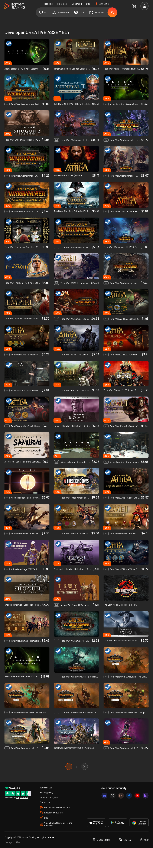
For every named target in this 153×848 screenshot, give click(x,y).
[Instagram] (121, 796)
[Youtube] (137, 796)
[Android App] (117, 823)
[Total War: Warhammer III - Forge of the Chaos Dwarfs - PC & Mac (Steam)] (76, 123)
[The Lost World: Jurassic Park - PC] (126, 588)
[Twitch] (146, 796)
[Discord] (104, 796)
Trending (48, 3)
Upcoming (77, 3)
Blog (88, 3)
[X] (113, 796)
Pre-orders (62, 3)
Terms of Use (46, 787)
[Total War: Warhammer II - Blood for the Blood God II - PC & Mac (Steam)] (76, 624)
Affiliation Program (49, 797)
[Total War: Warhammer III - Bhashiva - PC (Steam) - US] (26, 731)
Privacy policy (46, 792)
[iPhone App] (96, 823)
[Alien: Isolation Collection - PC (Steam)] (26, 660)
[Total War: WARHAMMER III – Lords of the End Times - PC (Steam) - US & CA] (76, 660)
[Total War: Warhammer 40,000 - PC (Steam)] (76, 731)
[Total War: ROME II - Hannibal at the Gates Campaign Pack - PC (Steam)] (76, 266)
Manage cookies (12, 842)
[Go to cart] (134, 6)
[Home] (14, 6)
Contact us (45, 802)
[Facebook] (129, 796)
